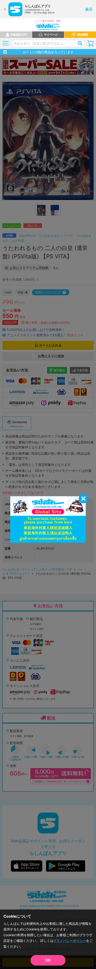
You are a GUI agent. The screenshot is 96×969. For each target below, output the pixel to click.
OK (48, 960)
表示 (89, 9)
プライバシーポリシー (69, 940)
